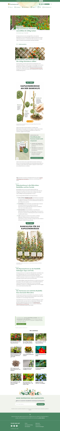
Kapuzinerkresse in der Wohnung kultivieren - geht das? (16, 355)
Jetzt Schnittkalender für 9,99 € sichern (36, 158)
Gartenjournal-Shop (29, 424)
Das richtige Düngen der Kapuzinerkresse (27, 342)
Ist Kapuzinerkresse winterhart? (39, 368)
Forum (11, 7)
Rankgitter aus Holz (28, 197)
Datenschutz (38, 424)
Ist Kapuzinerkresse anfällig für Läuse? (27, 368)
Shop (40, 7)
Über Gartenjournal (47, 7)
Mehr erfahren (42, 418)
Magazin (33, 7)
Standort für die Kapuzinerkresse (36, 67)
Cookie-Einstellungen (40, 426)
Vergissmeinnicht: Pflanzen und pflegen (40, 382)
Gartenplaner (18, 7)
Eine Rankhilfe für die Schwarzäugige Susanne (15, 383)
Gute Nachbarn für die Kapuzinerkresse (40, 342)
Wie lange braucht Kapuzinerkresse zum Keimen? (15, 369)
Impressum (38, 423)
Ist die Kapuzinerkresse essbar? (28, 355)
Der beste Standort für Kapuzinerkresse (16, 342)
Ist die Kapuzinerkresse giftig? (40, 355)
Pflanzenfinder (26, 7)
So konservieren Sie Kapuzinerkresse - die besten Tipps (28, 383)
